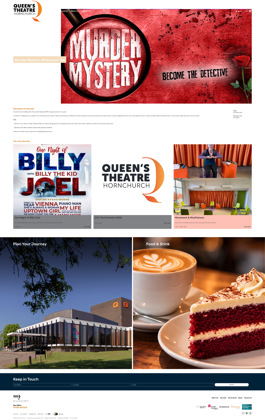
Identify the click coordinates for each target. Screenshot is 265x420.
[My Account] (236, 11)
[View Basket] (238, 11)
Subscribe (231, 384)
